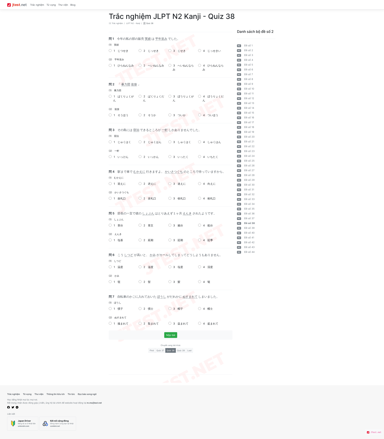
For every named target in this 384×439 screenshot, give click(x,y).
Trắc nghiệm (37, 4)
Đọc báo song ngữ (87, 394)
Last (189, 350)
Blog (72, 4)
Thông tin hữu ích (55, 394)
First (152, 350)
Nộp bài (170, 335)
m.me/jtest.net (94, 402)
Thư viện (63, 4)
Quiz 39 (181, 350)
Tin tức (71, 394)
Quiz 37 (160, 350)
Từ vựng (51, 4)
